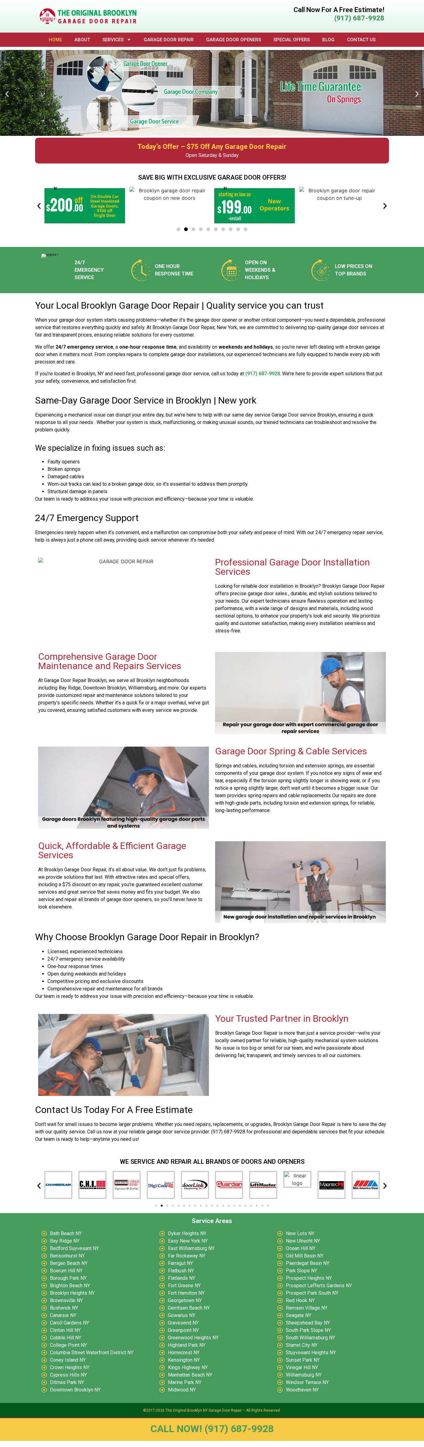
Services (113, 39)
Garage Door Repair (169, 39)
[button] (7, 94)
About (82, 39)
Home (55, 39)
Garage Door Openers (233, 39)
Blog (328, 39)
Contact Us (361, 39)
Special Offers (291, 39)
